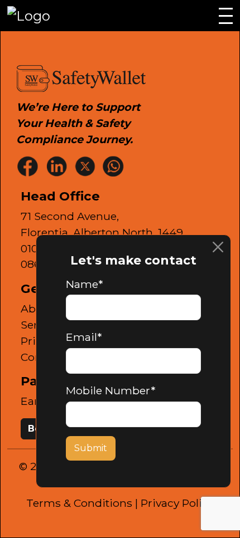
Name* (84, 284)
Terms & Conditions (79, 503)
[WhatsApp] (114, 165)
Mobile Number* (110, 390)
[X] (86, 165)
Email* (84, 337)
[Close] (218, 247)
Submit (90, 448)
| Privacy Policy (174, 503)
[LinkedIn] (57, 165)
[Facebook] (29, 165)
